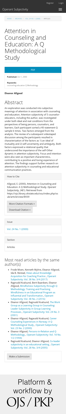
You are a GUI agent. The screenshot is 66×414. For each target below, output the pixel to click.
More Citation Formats (21, 203)
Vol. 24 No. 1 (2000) (32, 18)
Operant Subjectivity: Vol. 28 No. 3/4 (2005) (35, 346)
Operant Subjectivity (15, 9)
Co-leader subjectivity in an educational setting (35, 343)
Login (61, 3)
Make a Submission (19, 356)
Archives (18, 18)
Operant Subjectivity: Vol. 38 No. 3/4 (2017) (33, 278)
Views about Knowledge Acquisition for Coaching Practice (31, 274)
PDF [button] (33, 69)
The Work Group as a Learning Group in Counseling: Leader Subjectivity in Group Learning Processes (35, 307)
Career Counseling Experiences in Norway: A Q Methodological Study (34, 321)
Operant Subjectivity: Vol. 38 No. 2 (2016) (32, 297)
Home (9, 18)
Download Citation (19, 209)
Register (50, 3)
